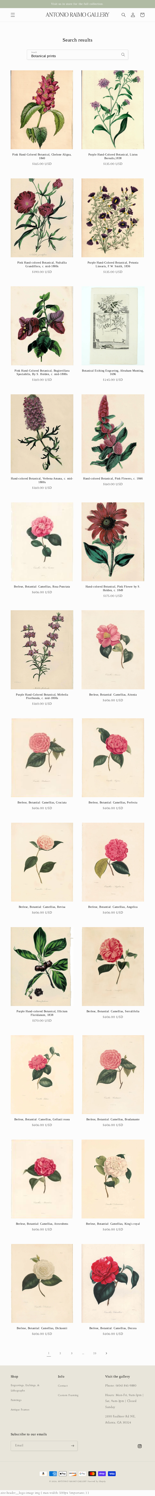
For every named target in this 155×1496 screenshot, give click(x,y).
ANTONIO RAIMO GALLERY (72, 1481)
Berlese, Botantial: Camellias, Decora (113, 1328)
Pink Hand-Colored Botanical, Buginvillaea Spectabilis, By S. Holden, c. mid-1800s (42, 372)
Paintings (16, 1400)
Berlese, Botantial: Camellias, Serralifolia (113, 1011)
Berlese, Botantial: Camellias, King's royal (113, 1223)
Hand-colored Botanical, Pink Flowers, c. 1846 (113, 478)
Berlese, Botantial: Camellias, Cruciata (42, 802)
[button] (12, 14)
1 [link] (48, 1353)
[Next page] (106, 1353)
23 (94, 1353)
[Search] (123, 54)
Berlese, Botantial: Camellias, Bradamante (113, 1119)
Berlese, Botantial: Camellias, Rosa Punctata (42, 586)
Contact (63, 1386)
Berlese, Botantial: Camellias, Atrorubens (42, 1223)
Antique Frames (20, 1410)
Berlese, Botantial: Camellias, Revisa (42, 906)
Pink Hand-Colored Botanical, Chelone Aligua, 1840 (42, 156)
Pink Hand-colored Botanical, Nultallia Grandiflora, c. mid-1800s (42, 264)
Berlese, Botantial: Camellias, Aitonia (113, 694)
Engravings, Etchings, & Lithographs (25, 1388)
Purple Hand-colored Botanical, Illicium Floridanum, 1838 (42, 1013)
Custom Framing (68, 1395)
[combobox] (77, 54)
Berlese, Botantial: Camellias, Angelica (113, 906)
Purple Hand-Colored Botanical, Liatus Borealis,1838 (113, 156)
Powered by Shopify (97, 1481)
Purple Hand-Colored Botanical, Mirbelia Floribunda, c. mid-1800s (42, 696)
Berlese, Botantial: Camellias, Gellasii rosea (42, 1119)
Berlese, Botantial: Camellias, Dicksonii (42, 1328)
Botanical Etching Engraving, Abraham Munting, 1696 (113, 372)
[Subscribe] (72, 1446)
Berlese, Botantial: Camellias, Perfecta (113, 802)
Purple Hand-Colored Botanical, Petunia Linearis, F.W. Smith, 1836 (113, 264)
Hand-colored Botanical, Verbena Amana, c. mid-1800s (42, 480)
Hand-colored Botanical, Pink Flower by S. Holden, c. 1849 (113, 588)
